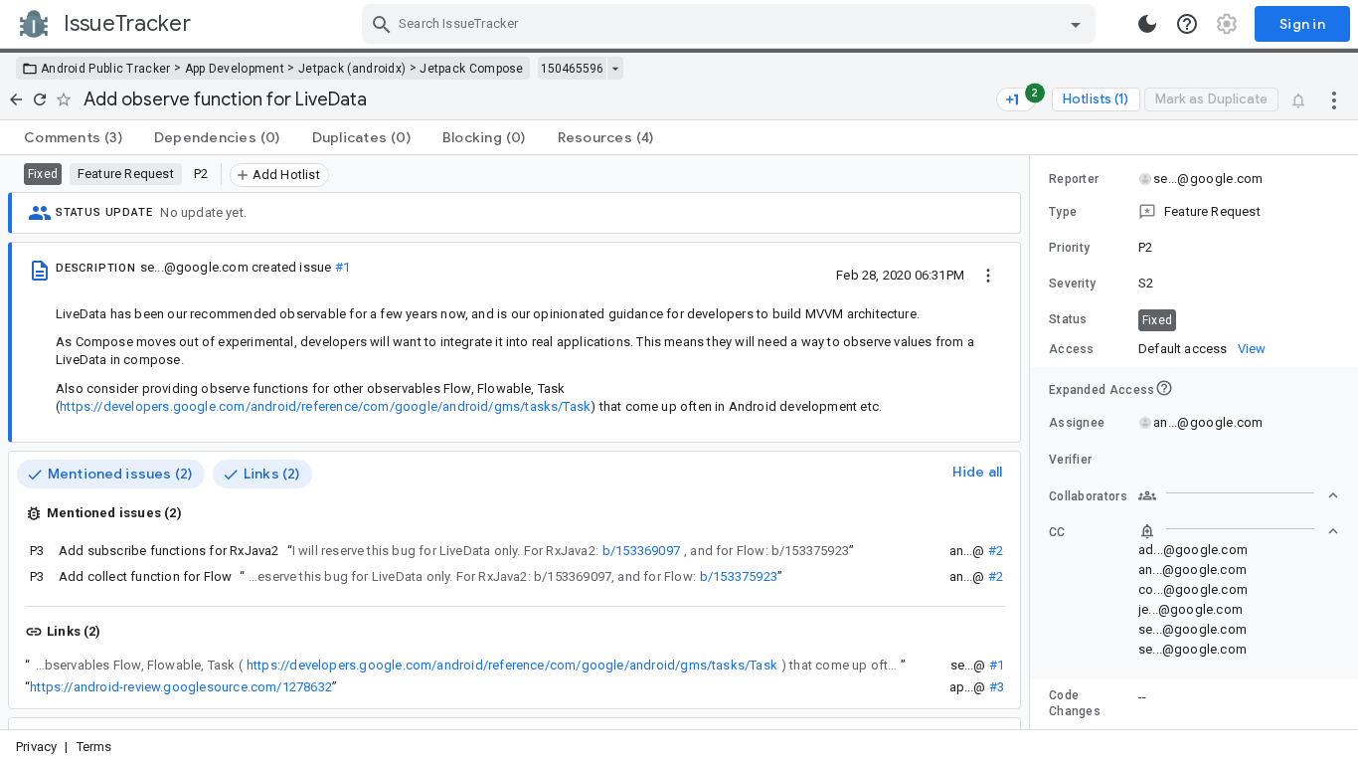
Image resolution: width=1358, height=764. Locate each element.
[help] (1187, 24)
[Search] (382, 24)
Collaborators (1088, 496)
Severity (1072, 283)
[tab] (73, 137)
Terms (94, 746)
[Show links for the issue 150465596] (614, 69)
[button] (1194, 212)
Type (1063, 212)
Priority (1069, 248)
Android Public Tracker (106, 69)
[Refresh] (40, 99)
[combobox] (731, 24)
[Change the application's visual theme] (1147, 24)
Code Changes (1075, 703)
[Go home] (16, 99)
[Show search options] (1076, 24)
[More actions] (1334, 99)
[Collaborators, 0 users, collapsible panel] (1238, 495)
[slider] (1033, 442)
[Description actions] (988, 274)
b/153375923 (738, 576)
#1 (342, 267)
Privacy (36, 746)
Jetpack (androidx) (352, 69)
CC (1057, 532)
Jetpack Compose (472, 69)
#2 (995, 550)
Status (1068, 319)
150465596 (572, 69)
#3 (996, 686)
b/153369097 (641, 550)
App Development (235, 69)
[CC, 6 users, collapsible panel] (1238, 531)
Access (1072, 349)
